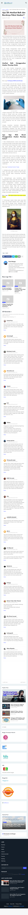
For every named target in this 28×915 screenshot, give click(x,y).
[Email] (19, 256)
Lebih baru (5, 682)
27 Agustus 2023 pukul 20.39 (12, 584)
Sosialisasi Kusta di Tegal (13, 167)
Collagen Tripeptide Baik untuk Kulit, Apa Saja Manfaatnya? (7, 305)
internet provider (4, 854)
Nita (8, 496)
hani (8, 403)
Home (3, 9)
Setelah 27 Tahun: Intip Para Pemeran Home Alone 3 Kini (17, 712)
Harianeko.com (10, 371)
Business (3, 844)
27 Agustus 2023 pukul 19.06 (12, 567)
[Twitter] (13, 256)
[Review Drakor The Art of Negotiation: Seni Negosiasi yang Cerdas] (5, 896)
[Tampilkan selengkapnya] (22, 256)
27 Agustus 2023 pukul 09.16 (12, 461)
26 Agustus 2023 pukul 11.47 (12, 372)
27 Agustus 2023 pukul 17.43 (12, 532)
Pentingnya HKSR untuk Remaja (15, 80)
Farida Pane (10, 320)
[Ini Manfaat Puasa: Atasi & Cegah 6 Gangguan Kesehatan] (5, 889)
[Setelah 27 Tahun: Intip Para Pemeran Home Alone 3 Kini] (6, 713)
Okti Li (8, 531)
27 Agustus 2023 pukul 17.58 (12, 549)
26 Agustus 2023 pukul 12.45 (12, 387)
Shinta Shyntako (11, 648)
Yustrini (8, 386)
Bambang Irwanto (11, 351)
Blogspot (11, 906)
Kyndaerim (9, 566)
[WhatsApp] (16, 256)
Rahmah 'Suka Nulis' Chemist (14, 601)
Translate (23, 874)
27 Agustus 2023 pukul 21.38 (12, 617)
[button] (2, 3)
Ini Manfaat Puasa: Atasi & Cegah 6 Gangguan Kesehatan (17, 888)
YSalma (8, 422)
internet (3, 851)
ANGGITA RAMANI (11, 517)
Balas (5, 330)
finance (2, 847)
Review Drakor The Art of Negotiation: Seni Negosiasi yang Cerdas (18, 895)
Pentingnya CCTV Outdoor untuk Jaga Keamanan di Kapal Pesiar (18, 718)
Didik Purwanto (10, 478)
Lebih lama (22, 682)
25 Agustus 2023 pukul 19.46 (12, 337)
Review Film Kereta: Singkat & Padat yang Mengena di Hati (17, 705)
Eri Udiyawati (10, 548)
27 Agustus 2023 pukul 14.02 (12, 497)
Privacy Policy (19, 903)
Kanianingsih (10, 336)
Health (7, 9)
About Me (12, 903)
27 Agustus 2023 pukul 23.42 (12, 649)
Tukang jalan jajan (11, 460)
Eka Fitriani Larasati (11, 616)
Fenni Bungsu (12, 261)
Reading (3, 858)
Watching (3, 861)
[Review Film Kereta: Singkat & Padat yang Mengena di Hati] (6, 706)
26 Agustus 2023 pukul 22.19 (12, 423)
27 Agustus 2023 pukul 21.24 (12, 602)
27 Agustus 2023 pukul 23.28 (12, 634)
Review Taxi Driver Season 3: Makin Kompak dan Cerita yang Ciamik (17, 881)
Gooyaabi (22, 906)
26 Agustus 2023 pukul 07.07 (12, 352)
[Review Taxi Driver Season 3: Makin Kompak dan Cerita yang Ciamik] (5, 882)
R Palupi (9, 583)
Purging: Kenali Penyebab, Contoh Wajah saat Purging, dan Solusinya (20, 290)
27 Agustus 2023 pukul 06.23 (12, 441)
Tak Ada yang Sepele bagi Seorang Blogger (7, 289)
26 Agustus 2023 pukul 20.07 (12, 404)
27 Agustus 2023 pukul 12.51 (12, 479)
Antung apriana (10, 440)
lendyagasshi (10, 633)
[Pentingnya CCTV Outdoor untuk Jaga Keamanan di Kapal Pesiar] (6, 719)
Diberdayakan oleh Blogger (10, 833)
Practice (3, 856)
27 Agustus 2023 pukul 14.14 (12, 518)
